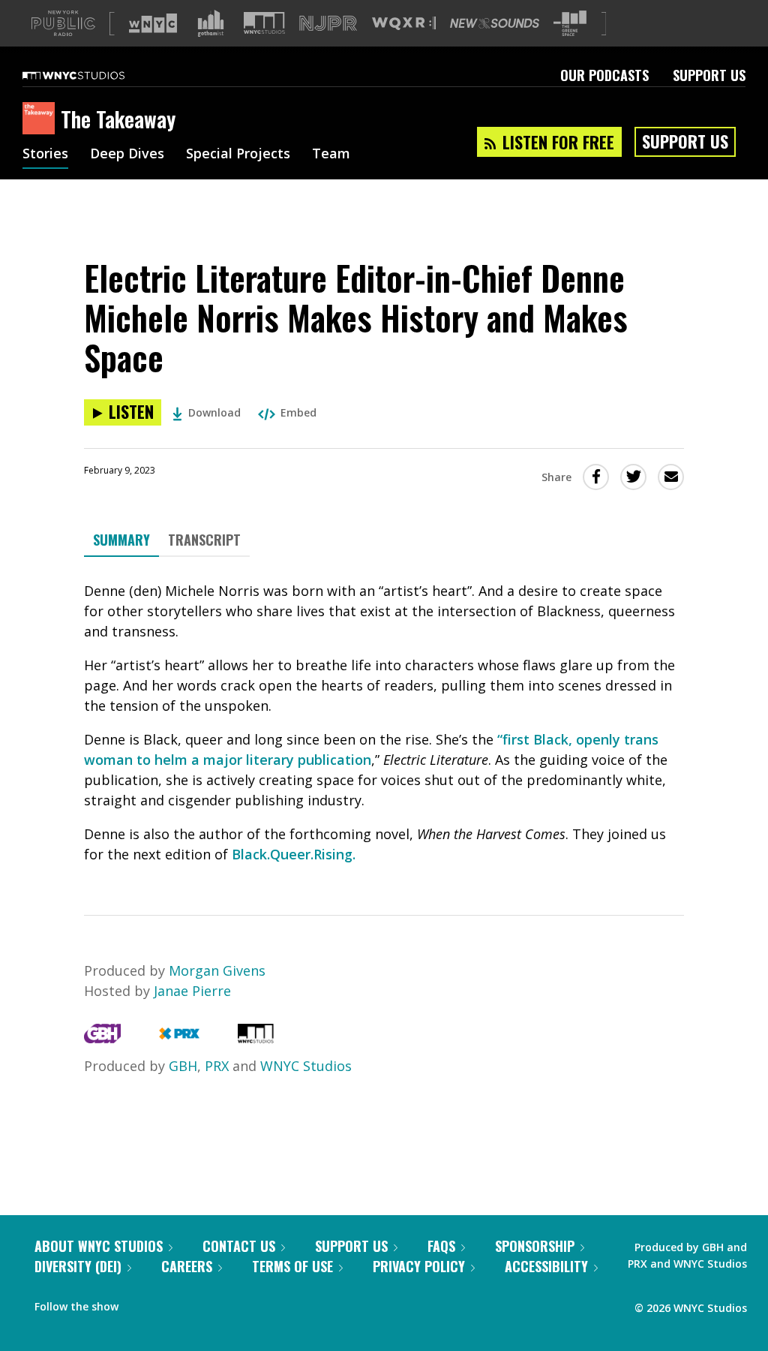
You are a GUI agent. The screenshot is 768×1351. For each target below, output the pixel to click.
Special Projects (238, 154)
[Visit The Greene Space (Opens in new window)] (570, 24)
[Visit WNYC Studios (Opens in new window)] (264, 23)
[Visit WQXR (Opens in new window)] (404, 24)
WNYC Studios (306, 1066)
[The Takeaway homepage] (41, 119)
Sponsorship (534, 1246)
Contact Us (238, 1246)
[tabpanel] (384, 723)
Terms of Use (292, 1266)
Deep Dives (127, 154)
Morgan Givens (217, 970)
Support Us (709, 75)
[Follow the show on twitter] (169, 1302)
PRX (217, 1066)
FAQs (441, 1246)
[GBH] (102, 1038)
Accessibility (546, 1266)
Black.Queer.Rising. (294, 854)
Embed (298, 412)
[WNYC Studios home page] (92, 75)
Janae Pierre (192, 991)
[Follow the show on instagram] (198, 1302)
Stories (45, 154)
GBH (183, 1066)
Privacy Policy (419, 1266)
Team (331, 154)
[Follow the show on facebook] (140, 1302)
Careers (186, 1266)
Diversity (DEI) (78, 1266)
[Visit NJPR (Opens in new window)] (328, 24)
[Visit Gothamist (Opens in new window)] (211, 23)
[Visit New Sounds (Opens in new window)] (494, 23)
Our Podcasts (604, 75)
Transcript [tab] (204, 539)
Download (214, 412)
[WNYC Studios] (256, 1038)
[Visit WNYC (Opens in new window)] (153, 23)
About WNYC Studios (98, 1246)
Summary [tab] (121, 539)
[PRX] (179, 1038)
